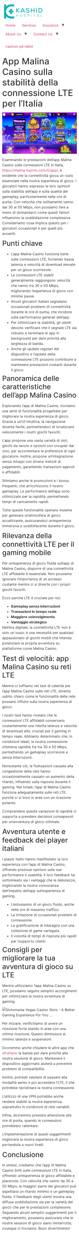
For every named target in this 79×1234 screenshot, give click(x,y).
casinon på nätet (19, 46)
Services (29, 25)
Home (10, 25)
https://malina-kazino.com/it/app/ (30, 170)
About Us (13, 34)
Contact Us (43, 34)
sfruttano (9, 1053)
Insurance (50, 25)
